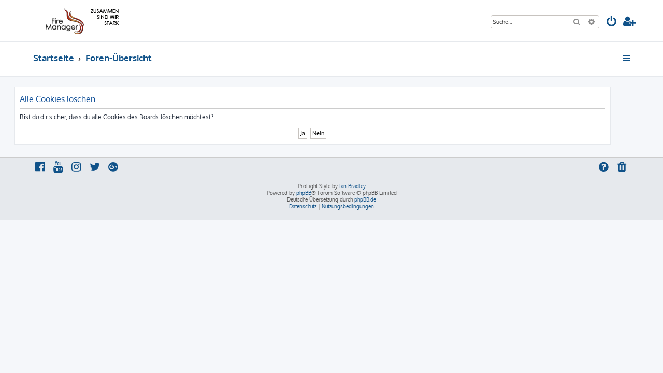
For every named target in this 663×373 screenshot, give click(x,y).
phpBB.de (365, 199)
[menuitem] (611, 23)
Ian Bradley (352, 186)
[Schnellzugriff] (627, 58)
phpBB (303, 193)
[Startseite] (80, 20)
